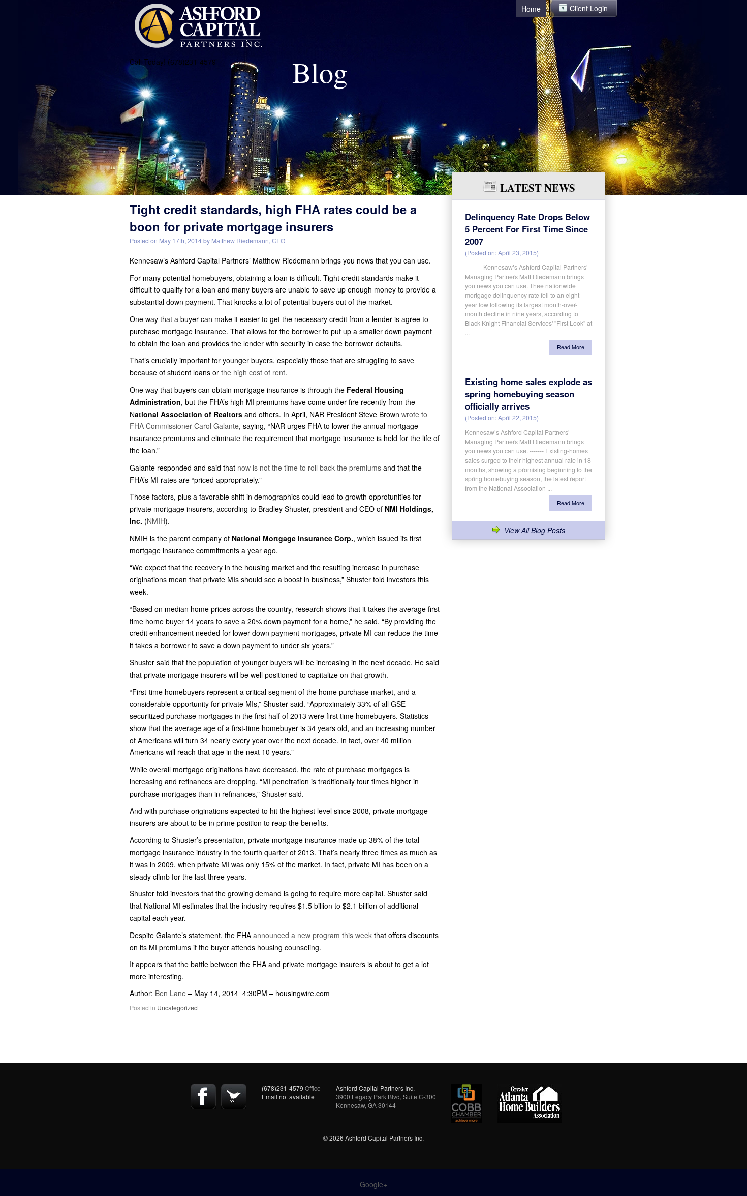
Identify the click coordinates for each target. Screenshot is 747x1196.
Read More (570, 347)
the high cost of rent (253, 372)
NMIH (156, 521)
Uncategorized (177, 1007)
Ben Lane (170, 993)
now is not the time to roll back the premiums (309, 467)
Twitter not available (233, 1096)
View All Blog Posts (534, 530)
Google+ (373, 1184)
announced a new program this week (312, 935)
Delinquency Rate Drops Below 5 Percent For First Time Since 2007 (527, 229)
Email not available (288, 1096)
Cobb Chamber (466, 1103)
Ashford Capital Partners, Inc (198, 25)
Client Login (589, 8)
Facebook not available (203, 1096)
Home (531, 9)
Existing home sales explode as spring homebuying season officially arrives (528, 393)
